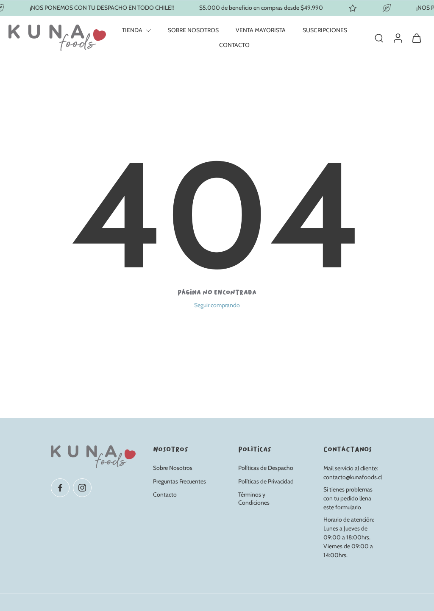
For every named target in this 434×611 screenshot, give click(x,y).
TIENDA (132, 30)
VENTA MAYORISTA (261, 30)
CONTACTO (234, 45)
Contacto (165, 494)
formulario (348, 507)
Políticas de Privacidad (266, 481)
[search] (379, 37)
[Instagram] (82, 487)
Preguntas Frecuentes (179, 481)
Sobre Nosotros (172, 468)
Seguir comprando (217, 305)
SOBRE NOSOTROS (193, 30)
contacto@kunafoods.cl (352, 477)
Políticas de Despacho (265, 468)
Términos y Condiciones (254, 498)
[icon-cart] (416, 38)
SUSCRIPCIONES (325, 30)
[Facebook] (60, 487)
